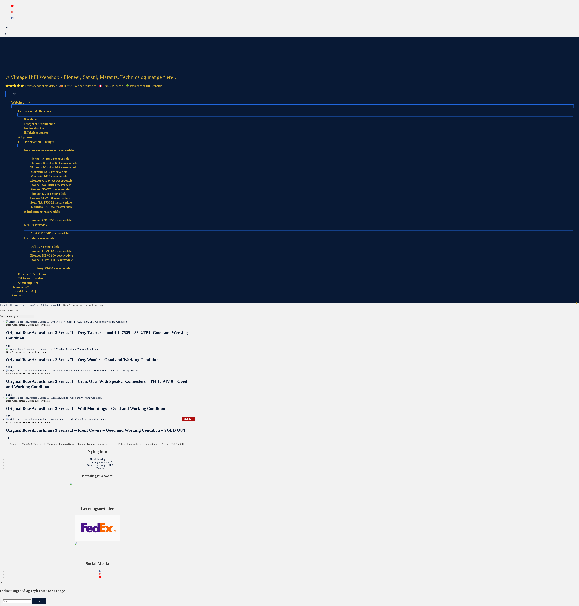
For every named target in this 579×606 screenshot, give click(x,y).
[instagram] (12, 12)
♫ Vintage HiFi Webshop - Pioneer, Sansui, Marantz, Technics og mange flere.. (90, 77)
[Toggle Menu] (292, 106)
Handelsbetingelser (100, 459)
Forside (4, 304)
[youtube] (12, 6)
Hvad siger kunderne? (100, 462)
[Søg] (39, 601)
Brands (100, 468)
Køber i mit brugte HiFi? (100, 465)
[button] (6, 301)
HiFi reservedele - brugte (23, 304)
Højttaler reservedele (50, 304)
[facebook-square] (12, 18)
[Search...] (17, 601)
